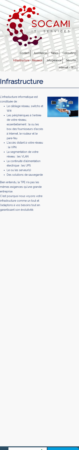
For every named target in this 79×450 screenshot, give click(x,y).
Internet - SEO (67, 67)
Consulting (69, 53)
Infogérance (54, 60)
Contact (24, 53)
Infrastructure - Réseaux (27, 60)
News (54, 53)
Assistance (40, 53)
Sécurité (71, 60)
